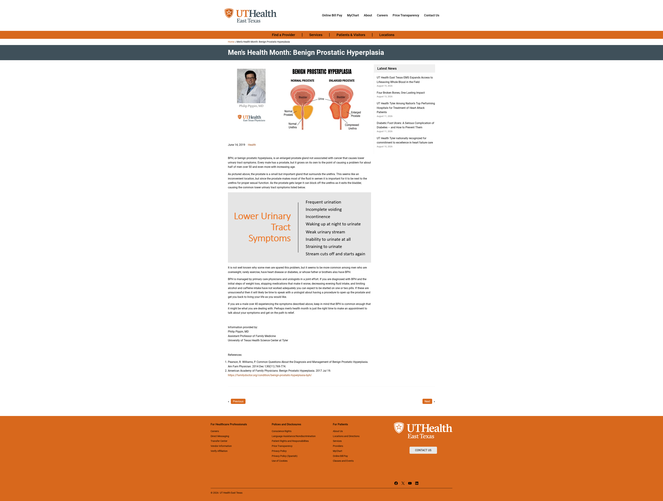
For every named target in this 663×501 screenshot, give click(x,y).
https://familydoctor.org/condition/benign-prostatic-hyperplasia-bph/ (270, 375)
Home (231, 41)
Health (252, 144)
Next (427, 401)
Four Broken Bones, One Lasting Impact (401, 92)
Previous (238, 401)
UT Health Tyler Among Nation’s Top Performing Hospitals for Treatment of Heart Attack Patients (406, 108)
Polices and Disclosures (286, 424)
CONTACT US (423, 450)
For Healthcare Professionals (229, 424)
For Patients (340, 424)
